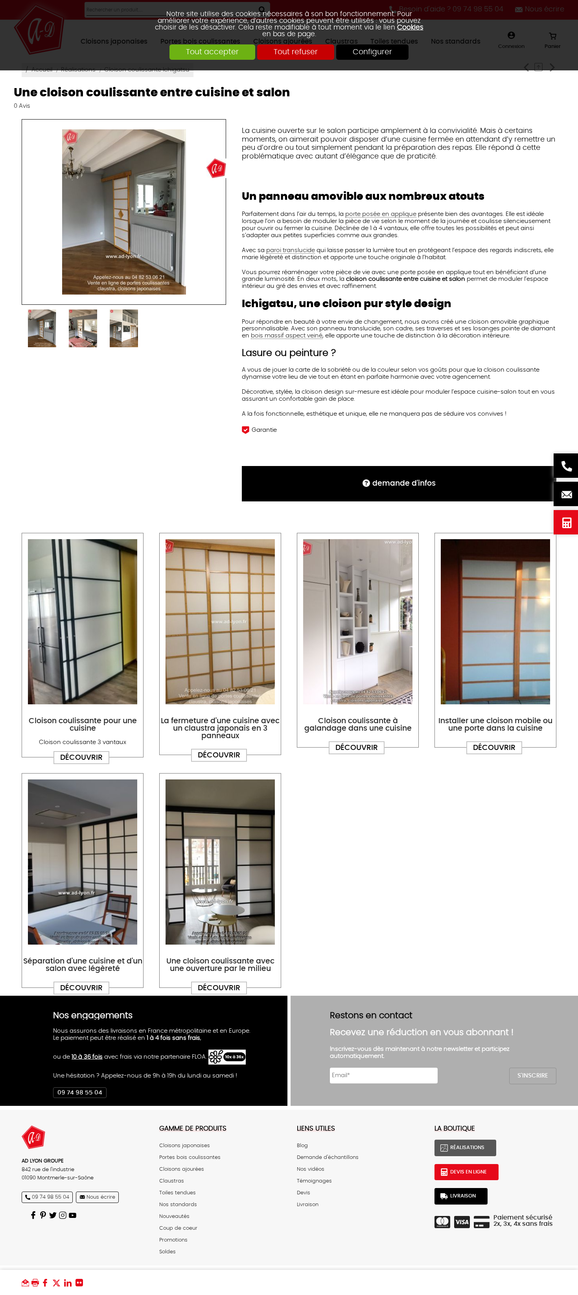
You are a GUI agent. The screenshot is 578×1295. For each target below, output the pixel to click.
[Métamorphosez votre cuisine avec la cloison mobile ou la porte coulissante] (495, 621)
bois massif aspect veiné (286, 336)
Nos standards (178, 1204)
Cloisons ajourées (181, 1169)
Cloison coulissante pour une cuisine (83, 724)
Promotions (173, 1240)
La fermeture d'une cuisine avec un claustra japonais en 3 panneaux (220, 728)
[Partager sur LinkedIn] (69, 1282)
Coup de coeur (178, 1228)
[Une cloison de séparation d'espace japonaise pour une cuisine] (220, 621)
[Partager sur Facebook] (47, 1282)
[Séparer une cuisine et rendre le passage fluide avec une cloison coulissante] (82, 621)
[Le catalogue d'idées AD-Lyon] (44, 1215)
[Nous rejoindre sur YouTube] (74, 1215)
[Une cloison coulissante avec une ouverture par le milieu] (220, 862)
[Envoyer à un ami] (26, 1282)
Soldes (167, 1251)
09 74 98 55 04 (79, 1093)
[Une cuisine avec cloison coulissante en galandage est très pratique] (357, 621)
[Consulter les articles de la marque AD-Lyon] (216, 168)
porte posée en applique (380, 214)
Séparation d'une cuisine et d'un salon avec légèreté (82, 965)
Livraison (307, 1204)
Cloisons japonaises (184, 1145)
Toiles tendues (177, 1193)
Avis (22, 106)
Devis (303, 1193)
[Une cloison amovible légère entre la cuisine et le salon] (82, 862)
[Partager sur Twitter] (58, 1282)
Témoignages (314, 1181)
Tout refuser (296, 52)
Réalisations (467, 1147)
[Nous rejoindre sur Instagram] (64, 1215)
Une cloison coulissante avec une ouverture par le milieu (220, 965)
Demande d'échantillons (328, 1157)
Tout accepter (212, 52)
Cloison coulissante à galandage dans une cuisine (358, 724)
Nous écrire (566, 494)
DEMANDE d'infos (404, 483)
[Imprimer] (36, 1282)
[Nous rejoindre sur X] (54, 1215)
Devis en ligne (566, 522)
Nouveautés (174, 1216)
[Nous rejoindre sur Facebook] (34, 1215)
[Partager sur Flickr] (81, 1282)
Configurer (372, 52)
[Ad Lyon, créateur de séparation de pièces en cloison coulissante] (83, 1137)
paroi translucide (290, 250)
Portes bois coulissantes (190, 1157)
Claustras (171, 1181)
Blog (302, 1145)
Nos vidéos (310, 1169)
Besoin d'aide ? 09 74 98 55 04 (566, 465)
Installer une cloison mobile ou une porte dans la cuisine (495, 724)
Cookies (410, 27)
